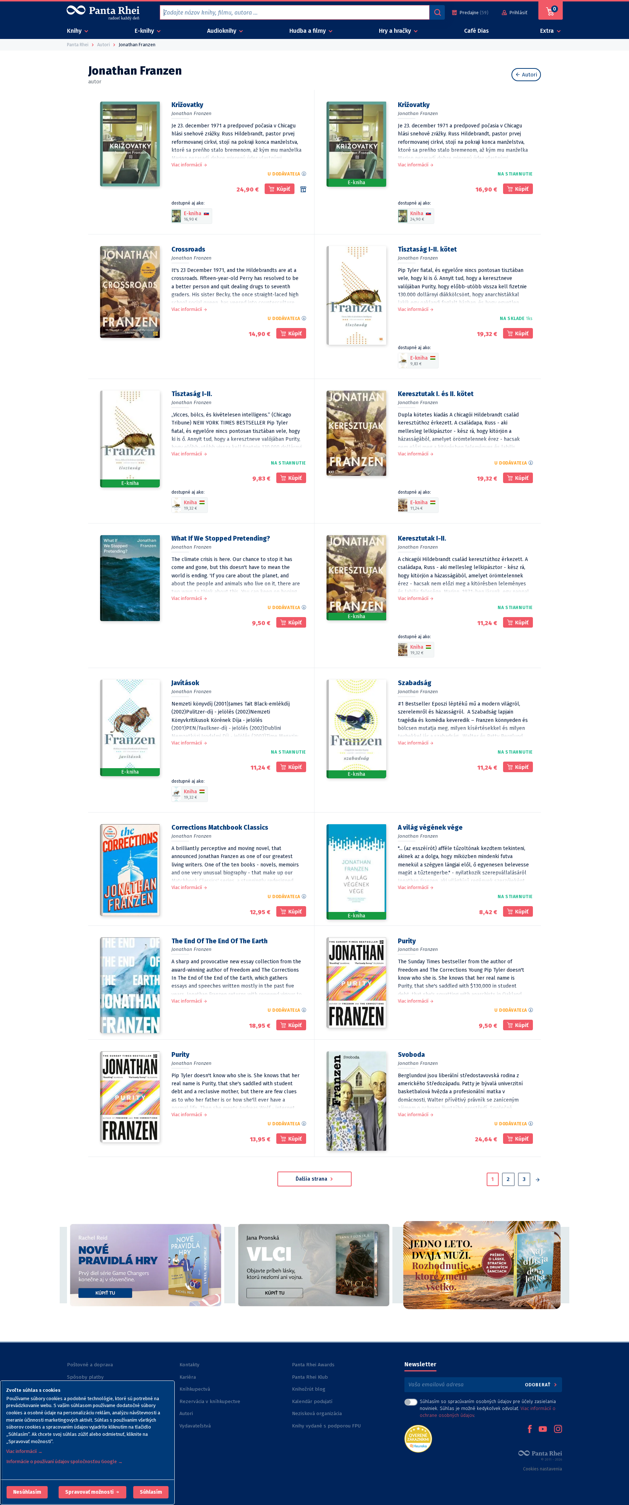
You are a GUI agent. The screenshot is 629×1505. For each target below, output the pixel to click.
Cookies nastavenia (542, 1469)
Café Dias (476, 30)
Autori (529, 74)
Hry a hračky (395, 30)
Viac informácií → (24, 1451)
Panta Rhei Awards (313, 1365)
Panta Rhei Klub (310, 1377)
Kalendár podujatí (312, 1401)
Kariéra (187, 1377)
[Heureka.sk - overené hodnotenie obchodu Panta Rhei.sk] (418, 1438)
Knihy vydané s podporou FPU (326, 1426)
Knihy (75, 30)
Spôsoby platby (85, 1377)
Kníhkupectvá (194, 1389)
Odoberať (538, 1384)
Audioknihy (222, 30)
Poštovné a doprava (90, 1365)
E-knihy (145, 30)
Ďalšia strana (312, 1179)
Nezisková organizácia (317, 1413)
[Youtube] (543, 1429)
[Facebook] (529, 1429)
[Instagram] (558, 1429)
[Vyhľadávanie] (437, 12)
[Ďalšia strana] (537, 1180)
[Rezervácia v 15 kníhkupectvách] (303, 189)
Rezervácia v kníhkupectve (209, 1401)
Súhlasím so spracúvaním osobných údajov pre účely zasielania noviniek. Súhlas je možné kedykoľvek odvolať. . (488, 1408)
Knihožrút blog (308, 1389)
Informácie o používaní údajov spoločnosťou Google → (64, 1461)
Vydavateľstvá (195, 1426)
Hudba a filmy (308, 30)
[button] (27, 1492)
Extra (547, 30)
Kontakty (189, 1365)
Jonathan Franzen (191, 113)
